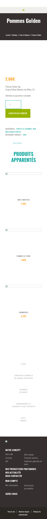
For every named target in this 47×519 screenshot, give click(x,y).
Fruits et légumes (24, 35)
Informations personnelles (29, 487)
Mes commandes (11, 485)
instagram (13, 498)
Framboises (23, 312)
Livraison (8, 457)
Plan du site (11, 511)
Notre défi (9, 454)
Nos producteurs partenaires (20, 469)
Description (17, 143)
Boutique (14, 35)
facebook (7, 498)
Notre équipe (29, 454)
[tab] (17, 143)
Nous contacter (13, 475)
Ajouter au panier (18, 113)
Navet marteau (23, 200)
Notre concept (13, 450)
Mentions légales (24, 511)
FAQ (6, 461)
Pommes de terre (23, 256)
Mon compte (11, 480)
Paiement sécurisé (31, 457)
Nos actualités (13, 472)
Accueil (8, 35)
